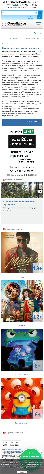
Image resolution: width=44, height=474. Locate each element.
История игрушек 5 (28, 368)
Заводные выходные (32, 38)
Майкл (31, 271)
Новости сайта (8, 44)
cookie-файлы (21, 461)
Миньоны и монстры (27, 417)
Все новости (13, 38)
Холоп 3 (30, 320)
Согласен (22, 472)
